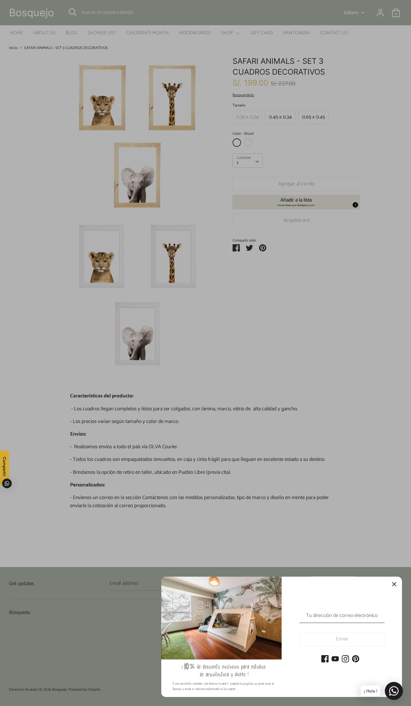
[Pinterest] (355, 659)
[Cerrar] (394, 584)
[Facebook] (325, 659)
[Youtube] (335, 659)
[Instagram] (345, 659)
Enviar (342, 639)
